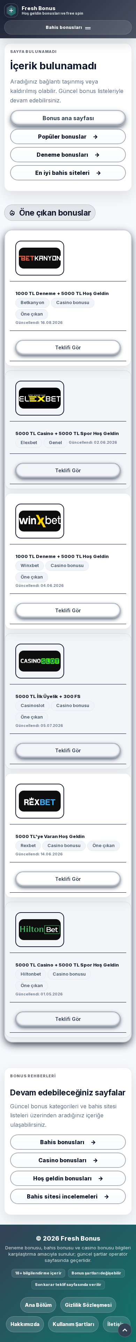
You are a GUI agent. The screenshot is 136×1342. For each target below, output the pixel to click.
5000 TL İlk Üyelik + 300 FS (48, 696)
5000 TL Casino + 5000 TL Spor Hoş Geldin (67, 433)
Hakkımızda (24, 1324)
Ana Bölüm (38, 1305)
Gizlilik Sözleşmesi (88, 1305)
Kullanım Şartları (73, 1324)
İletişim (116, 1324)
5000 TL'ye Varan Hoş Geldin (50, 836)
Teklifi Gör (68, 347)
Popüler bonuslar (62, 136)
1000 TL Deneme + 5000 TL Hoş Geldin (62, 293)
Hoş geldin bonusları (62, 1178)
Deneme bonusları (62, 154)
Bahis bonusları (62, 1142)
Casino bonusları (62, 1160)
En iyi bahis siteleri (62, 172)
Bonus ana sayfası (68, 118)
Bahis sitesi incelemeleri (62, 1196)
